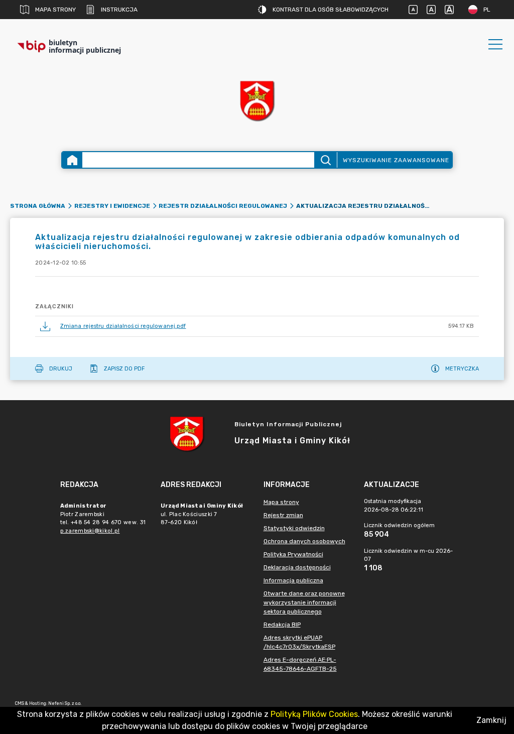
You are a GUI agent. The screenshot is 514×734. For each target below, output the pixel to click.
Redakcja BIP (282, 624)
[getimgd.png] (257, 100)
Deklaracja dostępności (297, 567)
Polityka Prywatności (293, 554)
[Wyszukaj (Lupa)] (325, 160)
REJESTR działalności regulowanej (223, 205)
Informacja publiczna (293, 580)
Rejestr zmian (283, 515)
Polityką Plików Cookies (314, 714)
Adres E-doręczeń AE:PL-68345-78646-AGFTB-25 (300, 664)
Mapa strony (55, 9)
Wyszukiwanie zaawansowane (396, 160)
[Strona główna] (72, 160)
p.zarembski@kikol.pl (90, 531)
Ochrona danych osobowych (304, 541)
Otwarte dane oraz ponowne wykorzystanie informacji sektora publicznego (304, 602)
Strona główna (37, 205)
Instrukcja (119, 9)
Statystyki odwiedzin (294, 528)
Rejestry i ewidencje (112, 205)
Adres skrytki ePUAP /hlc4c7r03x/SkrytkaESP (299, 642)
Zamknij (491, 720)
